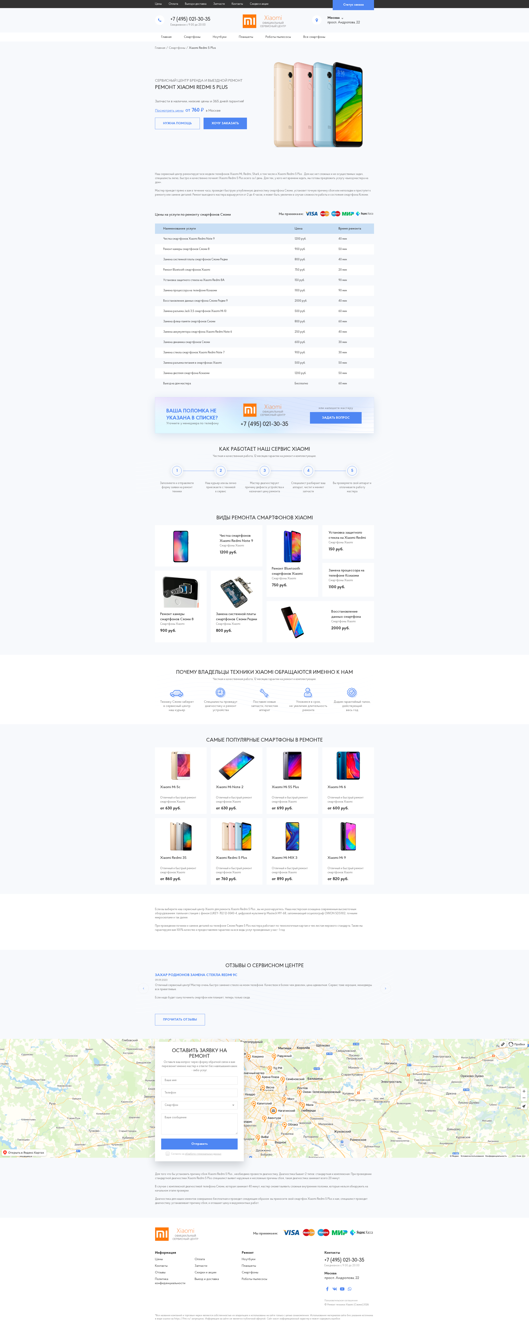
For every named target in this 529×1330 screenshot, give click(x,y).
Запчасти (219, 4)
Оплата (173, 4)
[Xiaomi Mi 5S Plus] (292, 777)
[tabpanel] (264, 105)
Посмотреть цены (169, 111)
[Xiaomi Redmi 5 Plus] (236, 848)
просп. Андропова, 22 (341, 1278)
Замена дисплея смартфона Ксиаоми (186, 373)
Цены (158, 4)
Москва (334, 18)
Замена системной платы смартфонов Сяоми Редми (195, 259)
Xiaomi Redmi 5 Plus (231, 858)
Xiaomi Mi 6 (337, 787)
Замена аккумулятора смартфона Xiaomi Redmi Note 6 (197, 331)
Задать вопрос (336, 417)
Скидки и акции (259, 4)
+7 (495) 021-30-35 (190, 19)
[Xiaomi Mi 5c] (181, 777)
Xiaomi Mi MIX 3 (284, 858)
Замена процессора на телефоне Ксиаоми (190, 290)
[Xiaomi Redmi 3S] (180, 848)
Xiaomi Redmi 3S (173, 858)
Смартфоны (192, 37)
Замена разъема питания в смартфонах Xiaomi (192, 362)
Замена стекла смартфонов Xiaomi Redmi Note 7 (193, 352)
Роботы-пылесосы (278, 37)
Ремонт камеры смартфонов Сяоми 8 (186, 249)
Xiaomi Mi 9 (337, 858)
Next (385, 988)
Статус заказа (353, 4)
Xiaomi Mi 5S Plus (285, 787)
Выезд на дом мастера (177, 383)
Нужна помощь (177, 123)
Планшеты (246, 37)
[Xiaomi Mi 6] (348, 777)
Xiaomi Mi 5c (170, 787)
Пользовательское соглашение (341, 1300)
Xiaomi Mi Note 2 (229, 787)
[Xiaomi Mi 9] (348, 848)
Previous (143, 988)
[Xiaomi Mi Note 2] (236, 777)
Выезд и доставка (195, 4)
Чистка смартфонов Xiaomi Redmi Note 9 (189, 238)
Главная (166, 37)
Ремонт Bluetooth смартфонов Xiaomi (186, 269)
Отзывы (160, 1272)
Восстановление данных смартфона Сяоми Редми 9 (195, 300)
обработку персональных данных (203, 1154)
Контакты (237, 4)
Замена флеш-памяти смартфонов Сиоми (189, 321)
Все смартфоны (314, 37)
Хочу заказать (225, 123)
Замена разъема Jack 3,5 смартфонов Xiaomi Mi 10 (194, 311)
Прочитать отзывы (180, 1019)
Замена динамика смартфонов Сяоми (186, 342)
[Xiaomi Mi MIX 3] (292, 848)
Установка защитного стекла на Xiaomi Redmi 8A (193, 280)
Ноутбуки (219, 37)
